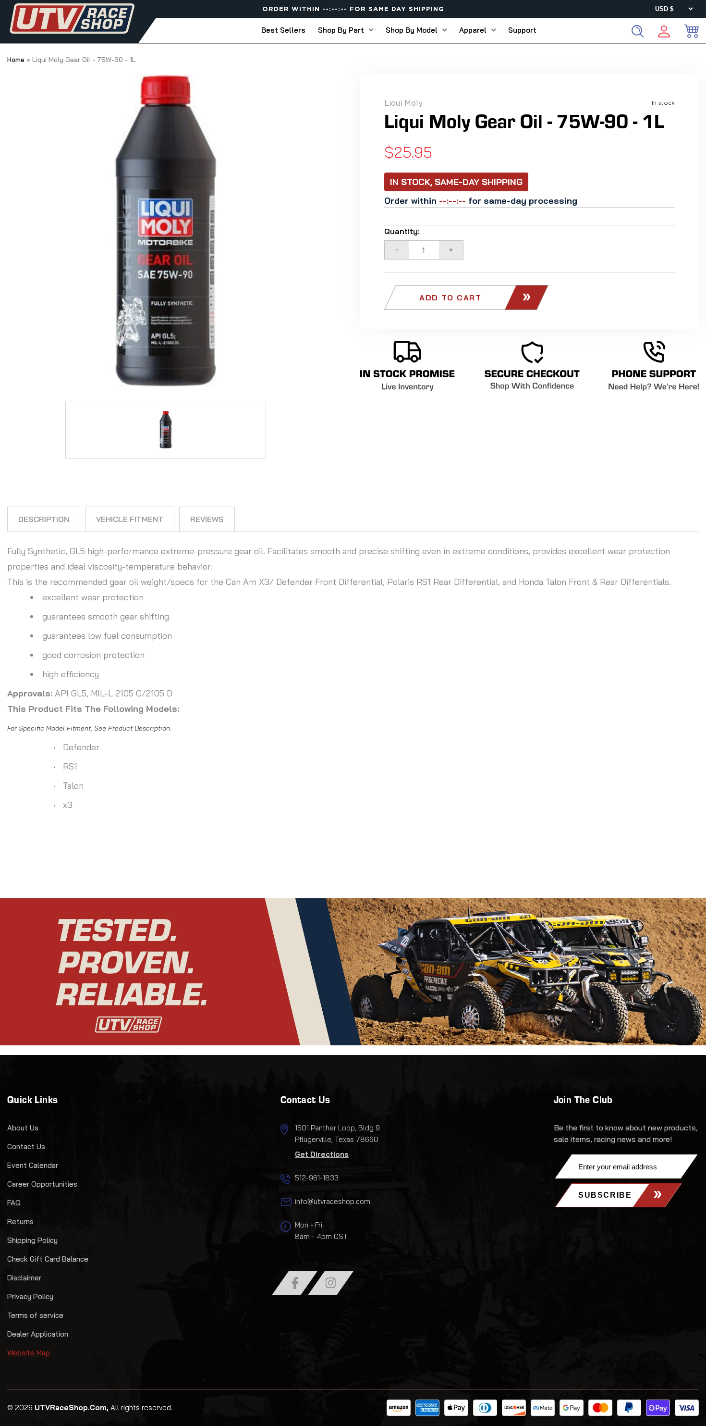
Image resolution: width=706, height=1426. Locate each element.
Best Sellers (283, 30)
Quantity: (402, 231)
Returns (20, 1221)
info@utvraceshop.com (332, 1201)
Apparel (473, 30)
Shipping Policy (32, 1240)
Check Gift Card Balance (47, 1259)
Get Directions (322, 1154)
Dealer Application (37, 1334)
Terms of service (35, 1315)
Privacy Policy (30, 1296)
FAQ (14, 1202)
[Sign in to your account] (664, 32)
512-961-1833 (317, 1177)
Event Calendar (32, 1165)
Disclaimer (24, 1277)
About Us (22, 1127)
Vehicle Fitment (129, 519)
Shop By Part (341, 30)
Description (43, 519)
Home (15, 59)
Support (522, 30)
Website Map (28, 1352)
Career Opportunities (42, 1184)
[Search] (638, 31)
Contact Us (26, 1146)
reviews (207, 519)
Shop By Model (412, 30)
